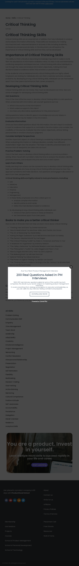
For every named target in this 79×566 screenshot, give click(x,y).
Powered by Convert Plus (39, 301)
